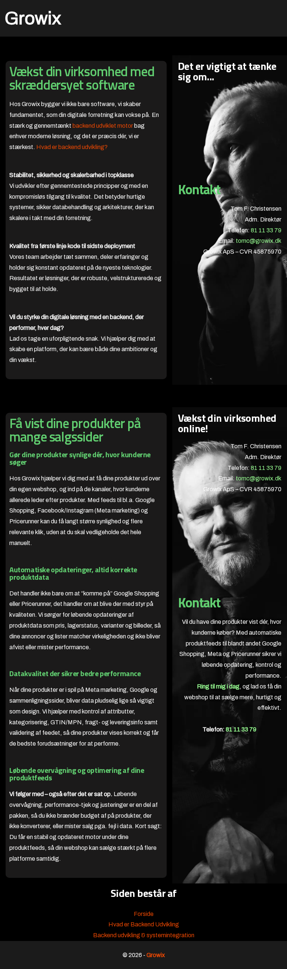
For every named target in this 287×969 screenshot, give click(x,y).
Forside (144, 914)
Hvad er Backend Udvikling (143, 924)
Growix (32, 18)
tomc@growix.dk (258, 241)
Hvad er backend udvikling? (72, 147)
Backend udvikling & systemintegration (143, 935)
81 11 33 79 (266, 230)
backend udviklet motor (102, 126)
